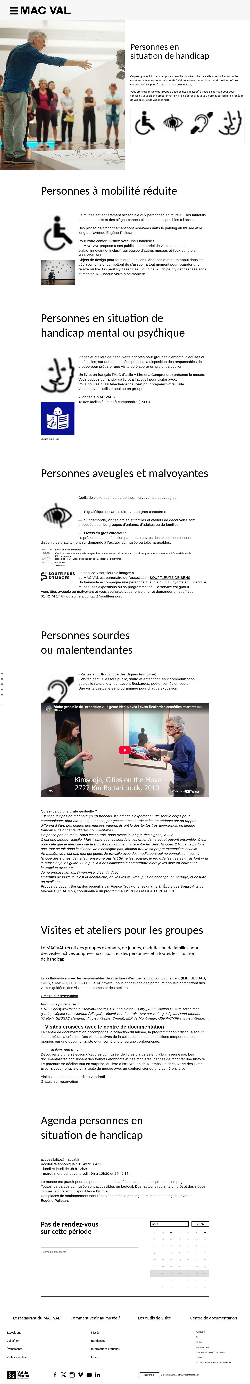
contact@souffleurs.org (103, 596)
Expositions (14, 1332)
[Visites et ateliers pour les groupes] (2, 702)
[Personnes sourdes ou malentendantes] (2, 697)
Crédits (199, 1358)
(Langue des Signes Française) (127, 674)
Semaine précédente (54, 1252)
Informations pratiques (105, 1349)
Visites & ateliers (17, 1357)
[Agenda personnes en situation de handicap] (2, 707)
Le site (95, 1357)
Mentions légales (203, 1347)
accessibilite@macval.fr (60, 1159)
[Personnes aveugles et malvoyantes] (2, 692)
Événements (14, 1349)
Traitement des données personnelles (211, 1352)
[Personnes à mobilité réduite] (2, 681)
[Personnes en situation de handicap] (2, 676)
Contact (199, 1342)
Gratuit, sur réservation (59, 996)
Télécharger (60, 565)
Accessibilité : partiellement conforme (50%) (213, 1363)
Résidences (98, 1341)
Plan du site (200, 1332)
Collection (13, 1341)
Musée (95, 1332)
